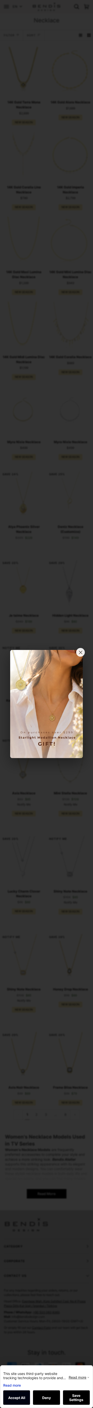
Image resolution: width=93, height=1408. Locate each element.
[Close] (80, 652)
